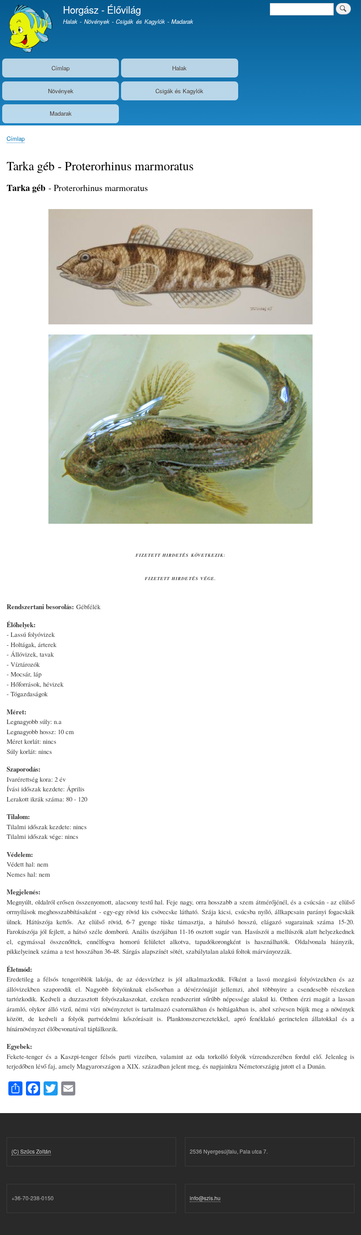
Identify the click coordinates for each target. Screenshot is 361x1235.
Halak (179, 68)
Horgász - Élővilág (102, 9)
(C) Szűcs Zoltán (31, 1151)
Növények (61, 91)
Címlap (61, 68)
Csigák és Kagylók (179, 91)
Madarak (61, 113)
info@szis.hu (205, 1198)
